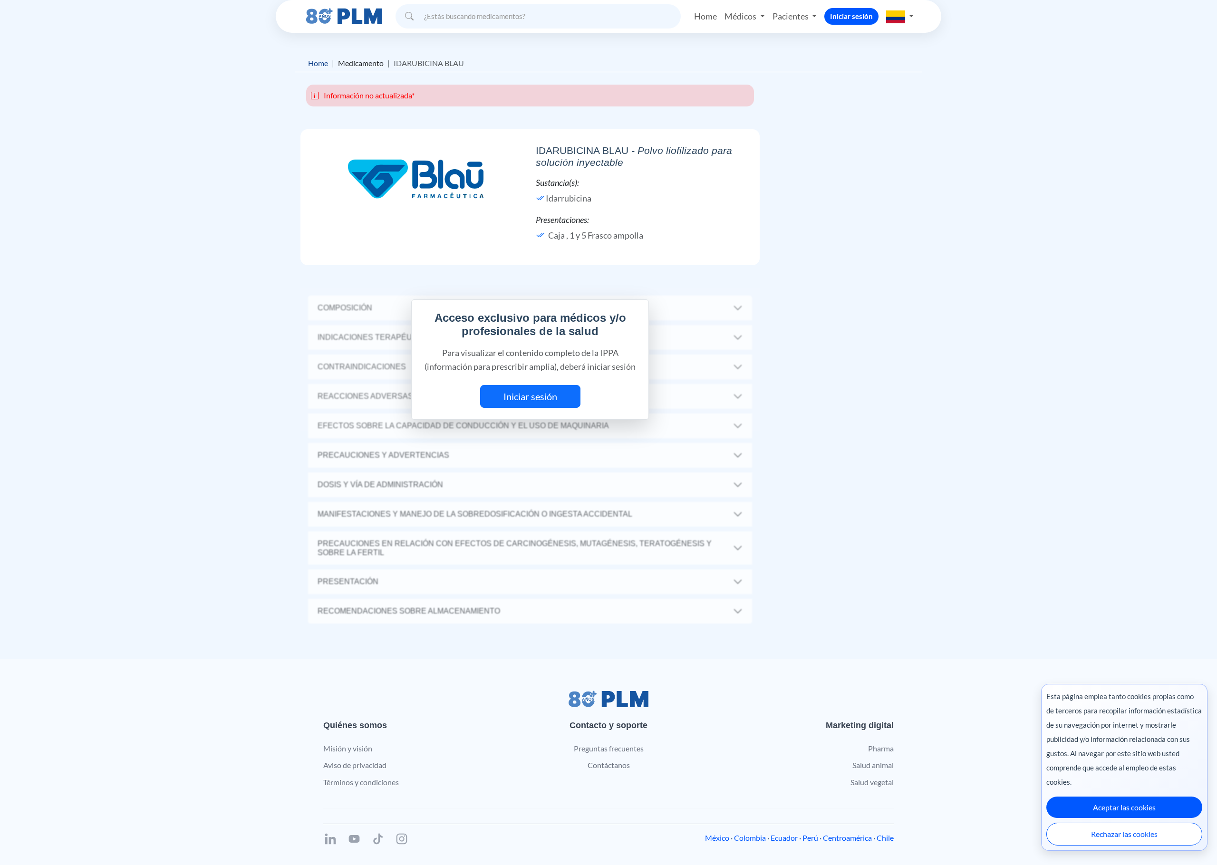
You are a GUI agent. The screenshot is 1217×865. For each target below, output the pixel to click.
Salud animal (873, 764)
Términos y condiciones (361, 782)
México (717, 837)
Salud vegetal (872, 782)
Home (705, 16)
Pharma (881, 748)
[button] (900, 16)
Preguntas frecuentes (609, 748)
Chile (885, 837)
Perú (810, 837)
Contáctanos (609, 764)
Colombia (750, 837)
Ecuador (784, 837)
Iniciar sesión (851, 16)
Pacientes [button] (791, 16)
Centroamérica (847, 837)
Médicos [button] (741, 16)
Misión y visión (347, 748)
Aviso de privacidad (354, 764)
